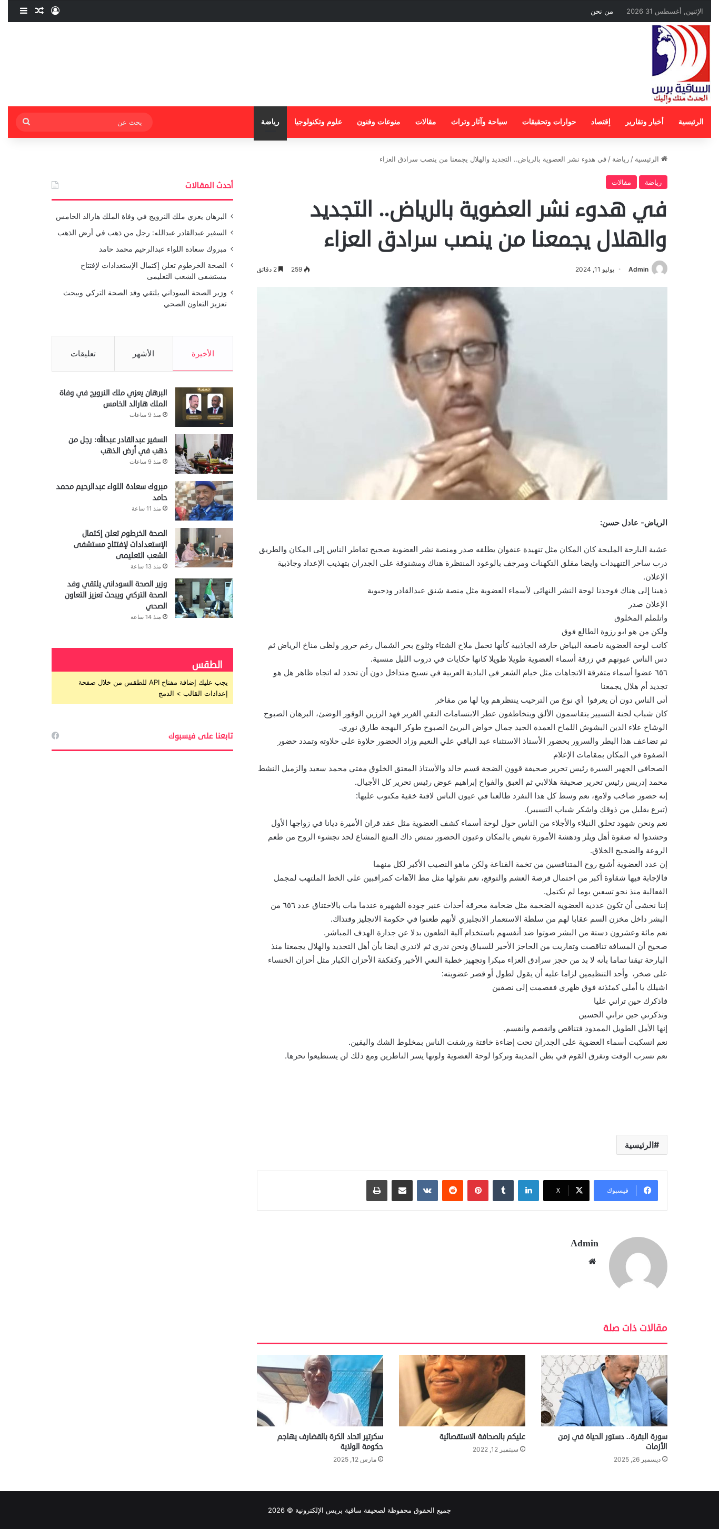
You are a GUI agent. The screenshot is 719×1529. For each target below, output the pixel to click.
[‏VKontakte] (427, 1190)
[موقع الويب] (592, 1261)
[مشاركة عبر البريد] (402, 1190)
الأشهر (143, 353)
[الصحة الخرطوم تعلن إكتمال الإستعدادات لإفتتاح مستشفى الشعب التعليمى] (204, 547)
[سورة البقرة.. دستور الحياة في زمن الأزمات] (604, 1390)
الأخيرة (203, 353)
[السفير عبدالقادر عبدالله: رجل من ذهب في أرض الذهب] (204, 454)
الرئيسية (691, 122)
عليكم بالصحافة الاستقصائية (482, 1437)
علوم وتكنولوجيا (318, 122)
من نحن (602, 11)
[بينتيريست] (477, 1190)
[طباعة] (376, 1190)
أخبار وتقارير (644, 122)
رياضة (270, 122)
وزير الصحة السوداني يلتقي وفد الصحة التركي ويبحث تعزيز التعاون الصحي (116, 595)
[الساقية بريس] (681, 64)
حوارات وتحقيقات (549, 122)
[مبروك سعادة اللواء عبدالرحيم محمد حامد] (204, 501)
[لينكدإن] (528, 1190)
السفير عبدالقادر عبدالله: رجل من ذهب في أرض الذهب (142, 232)
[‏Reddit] (452, 1190)
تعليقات (83, 353)
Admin (638, 269)
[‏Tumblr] (503, 1190)
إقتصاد (601, 122)
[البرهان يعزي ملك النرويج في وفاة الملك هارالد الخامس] (204, 407)
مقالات (425, 122)
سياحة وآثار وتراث (479, 122)
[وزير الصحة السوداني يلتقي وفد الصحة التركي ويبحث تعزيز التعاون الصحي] (204, 598)
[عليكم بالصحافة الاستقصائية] (462, 1390)
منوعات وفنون (379, 122)
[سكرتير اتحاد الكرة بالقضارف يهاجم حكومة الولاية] (320, 1390)
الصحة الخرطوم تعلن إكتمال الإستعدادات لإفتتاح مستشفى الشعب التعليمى (120, 544)
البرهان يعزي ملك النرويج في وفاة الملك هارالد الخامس (141, 216)
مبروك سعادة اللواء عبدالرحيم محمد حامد (163, 249)
